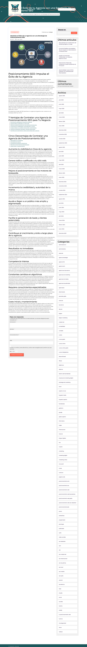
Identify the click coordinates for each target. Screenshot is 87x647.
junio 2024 (61, 207)
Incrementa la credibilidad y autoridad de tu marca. (23, 126)
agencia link (62, 261)
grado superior (62, 416)
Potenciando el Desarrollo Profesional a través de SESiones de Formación (67, 64)
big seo (60, 309)
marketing (61, 451)
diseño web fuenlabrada (64, 373)
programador (62, 520)
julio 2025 (61, 151)
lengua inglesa (62, 438)
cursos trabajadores (63, 352)
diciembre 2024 (62, 181)
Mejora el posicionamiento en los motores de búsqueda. (24, 125)
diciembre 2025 (62, 130)
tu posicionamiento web (65, 614)
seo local (61, 567)
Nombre (12, 329)
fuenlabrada (62, 403)
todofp (60, 610)
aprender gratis (62, 296)
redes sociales (62, 537)
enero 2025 (61, 177)
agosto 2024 (62, 198)
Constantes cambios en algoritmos (19, 143)
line (60, 442)
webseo (61, 631)
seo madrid (61, 571)
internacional (62, 429)
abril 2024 (61, 216)
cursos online (62, 343)
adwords (61, 253)
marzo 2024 (62, 220)
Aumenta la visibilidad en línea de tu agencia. (21, 122)
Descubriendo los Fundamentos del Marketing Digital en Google (67, 43)
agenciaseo (61, 287)
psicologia (61, 524)
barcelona (61, 305)
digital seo (61, 365)
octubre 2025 (62, 138)
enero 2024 (61, 229)
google (60, 412)
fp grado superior (63, 399)
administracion (62, 244)
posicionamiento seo (64, 485)
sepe (60, 588)
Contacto (39, 9)
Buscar (74, 32)
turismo (61, 618)
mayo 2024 (61, 211)
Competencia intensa (16, 141)
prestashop (61, 515)
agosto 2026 (62, 95)
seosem (61, 580)
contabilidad (62, 326)
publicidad (61, 528)
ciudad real (61, 322)
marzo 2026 (62, 117)
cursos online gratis (63, 348)
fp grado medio (62, 395)
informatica (61, 421)
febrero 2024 (62, 224)
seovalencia (62, 584)
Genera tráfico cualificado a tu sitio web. (20, 123)
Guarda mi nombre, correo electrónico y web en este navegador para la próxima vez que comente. (31, 348)
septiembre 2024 (63, 194)
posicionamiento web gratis (65, 498)
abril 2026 (61, 112)
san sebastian (62, 541)
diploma (61, 369)
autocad (61, 300)
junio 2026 (61, 104)
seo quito (61, 575)
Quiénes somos (31, 9)
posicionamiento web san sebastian (67, 502)
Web (11, 340)
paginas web (62, 477)
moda (60, 468)
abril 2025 (61, 164)
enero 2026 (61, 125)
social (60, 597)
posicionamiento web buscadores (67, 494)
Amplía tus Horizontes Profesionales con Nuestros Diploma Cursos (65, 57)
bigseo (60, 313)
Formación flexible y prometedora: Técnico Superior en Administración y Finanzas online (67, 50)
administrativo (62, 249)
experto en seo (62, 391)
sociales (61, 601)
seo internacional (63, 558)
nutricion (61, 472)
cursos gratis (62, 339)
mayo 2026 (61, 108)
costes (60, 335)
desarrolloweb (62, 356)
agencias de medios (64, 279)
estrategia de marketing (64, 382)
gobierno (61, 408)
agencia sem (62, 266)
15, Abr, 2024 (19, 39)
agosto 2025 (62, 147)
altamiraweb (62, 292)
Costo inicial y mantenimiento (18, 146)
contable (61, 330)
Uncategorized (14, 32)
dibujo (60, 360)
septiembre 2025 (63, 143)
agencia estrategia (63, 257)
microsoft (61, 464)
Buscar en (62, 30)
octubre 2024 (62, 190)
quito (60, 532)
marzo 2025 (62, 168)
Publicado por (47, 32)
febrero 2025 (62, 173)
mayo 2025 (61, 160)
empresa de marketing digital (66, 378)
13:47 (12, 39)
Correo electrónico (14, 334)
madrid (60, 446)
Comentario (13, 322)
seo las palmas (62, 563)
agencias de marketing (64, 274)
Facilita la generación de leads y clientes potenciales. (23, 129)
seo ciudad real (62, 554)
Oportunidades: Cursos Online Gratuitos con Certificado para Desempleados (66, 71)
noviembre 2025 (63, 134)
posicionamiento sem (64, 481)
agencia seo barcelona (64, 270)
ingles (60, 425)
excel (60, 386)
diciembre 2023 (62, 233)
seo (60, 550)
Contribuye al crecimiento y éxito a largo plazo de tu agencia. (25, 130)
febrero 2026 (62, 121)
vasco (60, 627)
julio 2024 (61, 203)
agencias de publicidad (64, 283)
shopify (60, 593)
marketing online (63, 459)
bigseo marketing (63, 317)
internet (61, 434)
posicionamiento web (64, 489)
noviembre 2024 (63, 186)
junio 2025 (61, 155)
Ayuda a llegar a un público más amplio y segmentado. (24, 127)
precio (60, 511)
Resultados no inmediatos (17, 140)
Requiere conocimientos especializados (20, 144)
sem (60, 545)
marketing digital (63, 455)
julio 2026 (61, 100)
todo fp (60, 606)
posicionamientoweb (64, 507)
